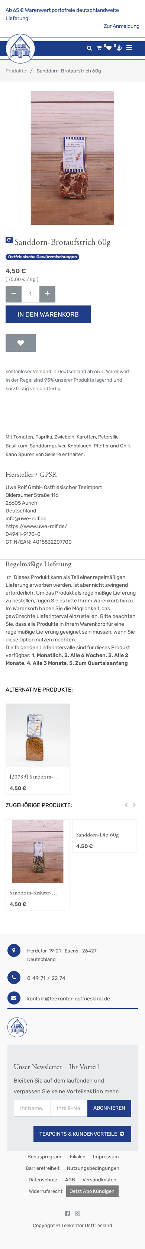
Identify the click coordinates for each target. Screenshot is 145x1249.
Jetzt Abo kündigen (92, 1191)
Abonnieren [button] (109, 1108)
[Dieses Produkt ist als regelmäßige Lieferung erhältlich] (9, 240)
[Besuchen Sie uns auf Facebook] (67, 1214)
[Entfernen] (14, 294)
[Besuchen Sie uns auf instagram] (77, 1214)
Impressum (106, 1156)
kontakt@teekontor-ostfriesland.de (68, 999)
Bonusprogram (43, 1156)
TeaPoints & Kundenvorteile (78, 1134)
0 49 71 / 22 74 (46, 978)
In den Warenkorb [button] (48, 314)
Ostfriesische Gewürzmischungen (42, 257)
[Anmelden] (119, 48)
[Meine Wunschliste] (109, 48)
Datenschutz (43, 1179)
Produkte (16, 71)
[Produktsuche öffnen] (89, 48)
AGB (70, 1179)
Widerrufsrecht (45, 1191)
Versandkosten (99, 1179)
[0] (99, 48)
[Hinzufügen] (47, 294)
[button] (21, 343)
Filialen (77, 1156)
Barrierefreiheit (42, 1168)
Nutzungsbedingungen (93, 1168)
